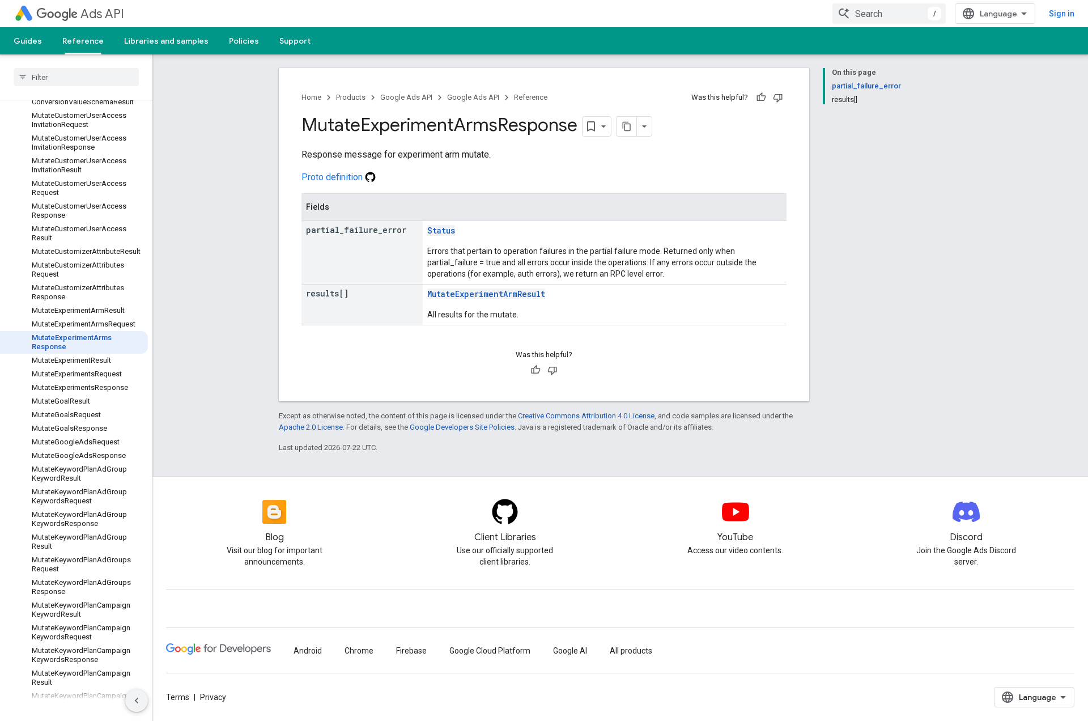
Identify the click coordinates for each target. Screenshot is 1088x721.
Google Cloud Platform (489, 650)
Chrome (359, 650)
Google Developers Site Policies (462, 427)
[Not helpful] (778, 97)
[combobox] (889, 13)
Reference (83, 41)
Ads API (102, 14)
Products (351, 97)
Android (308, 650)
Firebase (411, 650)
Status (441, 230)
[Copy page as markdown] (627, 126)
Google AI (570, 650)
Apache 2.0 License (311, 427)
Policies (244, 41)
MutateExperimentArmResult (486, 294)
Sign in (1061, 13)
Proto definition (333, 177)
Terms (177, 697)
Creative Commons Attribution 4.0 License (586, 416)
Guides (28, 41)
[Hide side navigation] (136, 700)
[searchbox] (76, 77)
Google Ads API (406, 97)
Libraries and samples (166, 41)
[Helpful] (761, 97)
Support (295, 41)
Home (311, 97)
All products (631, 650)
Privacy (213, 697)
